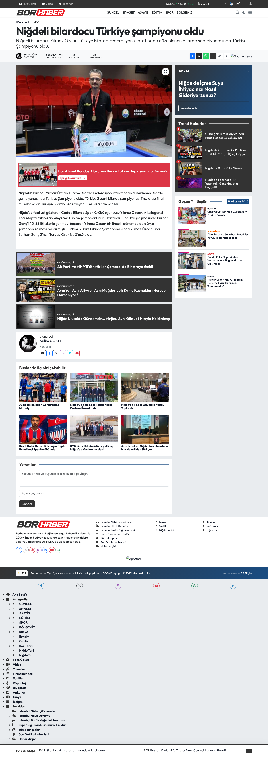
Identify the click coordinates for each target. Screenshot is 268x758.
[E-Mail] (43, 353)
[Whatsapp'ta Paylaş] (206, 56)
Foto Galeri (29, 3)
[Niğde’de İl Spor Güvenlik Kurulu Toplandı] (145, 387)
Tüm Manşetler (110, 538)
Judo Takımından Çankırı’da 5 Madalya (39, 406)
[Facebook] (49, 353)
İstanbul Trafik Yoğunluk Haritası (120, 530)
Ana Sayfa (19, 594)
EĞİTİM (157, 12)
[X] (26, 550)
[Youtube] (77, 353)
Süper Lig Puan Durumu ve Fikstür (42, 725)
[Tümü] (247, 71)
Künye (163, 522)
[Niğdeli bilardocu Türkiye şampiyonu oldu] (94, 110)
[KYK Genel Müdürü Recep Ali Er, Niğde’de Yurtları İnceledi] (94, 429)
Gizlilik (162, 526)
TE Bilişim (246, 573)
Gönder (27, 504)
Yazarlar (68, 3)
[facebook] (41, 586)
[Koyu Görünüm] (244, 12)
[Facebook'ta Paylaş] (192, 56)
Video (49, 3)
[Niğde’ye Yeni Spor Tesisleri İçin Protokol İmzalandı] (94, 387)
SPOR (169, 12)
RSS (23, 573)
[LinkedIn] (45, 550)
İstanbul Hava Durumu (114, 526)
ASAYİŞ (143, 12)
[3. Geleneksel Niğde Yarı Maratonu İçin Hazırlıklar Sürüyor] (145, 429)
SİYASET (128, 12)
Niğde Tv (212, 530)
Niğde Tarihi (166, 530)
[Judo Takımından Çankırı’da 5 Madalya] (43, 387)
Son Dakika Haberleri (113, 542)
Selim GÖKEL (51, 341)
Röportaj (19, 683)
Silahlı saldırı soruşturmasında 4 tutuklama (75, 750)
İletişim (211, 522)
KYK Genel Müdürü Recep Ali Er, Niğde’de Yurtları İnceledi (91, 447)
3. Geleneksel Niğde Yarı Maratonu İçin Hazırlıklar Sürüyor (144, 447)
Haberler (22, 21)
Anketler (18, 692)
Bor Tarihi (212, 526)
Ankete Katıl (189, 108)
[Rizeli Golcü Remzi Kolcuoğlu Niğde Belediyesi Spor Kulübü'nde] (43, 429)
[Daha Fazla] (213, 56)
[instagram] (118, 586)
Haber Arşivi (108, 546)
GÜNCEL (113, 12)
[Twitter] (56, 353)
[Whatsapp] (58, 550)
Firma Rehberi (22, 674)
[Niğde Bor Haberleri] (40, 12)
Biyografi (19, 688)
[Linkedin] (70, 353)
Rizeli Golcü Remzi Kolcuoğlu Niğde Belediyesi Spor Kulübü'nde (42, 447)
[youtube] (156, 586)
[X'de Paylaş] (199, 56)
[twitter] (79, 586)
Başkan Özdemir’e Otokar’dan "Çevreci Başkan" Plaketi (188, 750)
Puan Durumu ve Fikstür (115, 534)
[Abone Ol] (241, 56)
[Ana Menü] (250, 12)
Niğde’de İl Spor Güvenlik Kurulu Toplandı (142, 406)
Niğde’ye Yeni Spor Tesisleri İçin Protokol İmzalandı (91, 406)
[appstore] (134, 558)
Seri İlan (18, 678)
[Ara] (237, 12)
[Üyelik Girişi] (249, 4)
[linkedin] (233, 586)
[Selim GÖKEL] (28, 343)
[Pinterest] (32, 550)
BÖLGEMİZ (184, 12)
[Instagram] (63, 353)
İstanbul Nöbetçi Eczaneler (117, 522)
